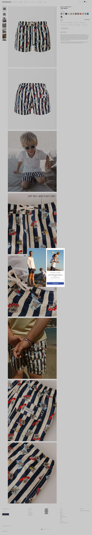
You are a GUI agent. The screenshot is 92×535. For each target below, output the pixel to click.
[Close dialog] (63, 249)
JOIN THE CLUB (55, 283)
